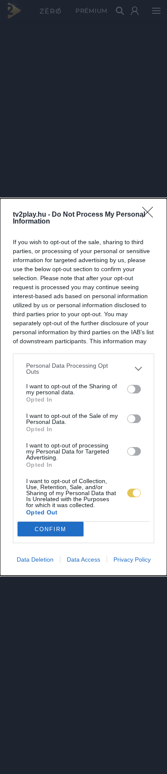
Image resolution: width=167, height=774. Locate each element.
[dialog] (83, 387)
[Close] (150, 215)
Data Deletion (35, 559)
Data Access (83, 559)
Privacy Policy (132, 559)
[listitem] (83, 369)
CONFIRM (50, 529)
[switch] (134, 389)
